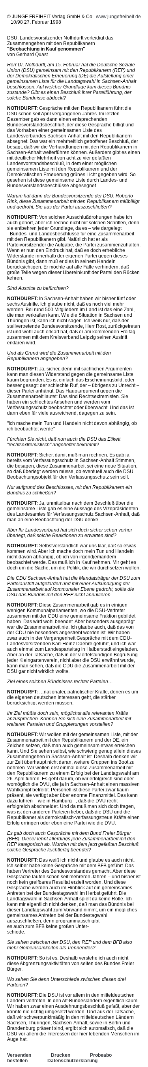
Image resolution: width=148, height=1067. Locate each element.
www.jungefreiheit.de (118, 16)
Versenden (19, 1055)
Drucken (60, 1055)
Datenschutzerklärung (72, 1060)
